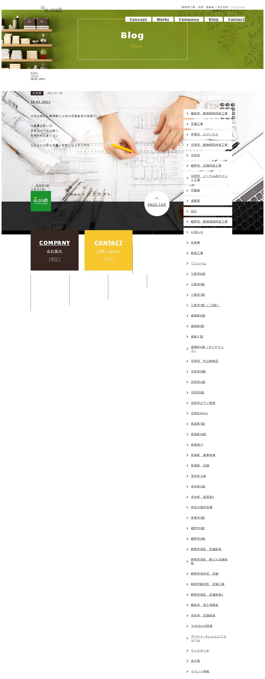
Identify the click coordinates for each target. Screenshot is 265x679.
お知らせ (197, 232)
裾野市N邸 (198, 538)
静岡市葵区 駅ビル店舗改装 (209, 561)
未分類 (195, 660)
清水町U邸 (198, 486)
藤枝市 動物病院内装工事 (209, 113)
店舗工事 (148, 268)
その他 (45, 305)
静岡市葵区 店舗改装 (206, 549)
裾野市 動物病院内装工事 (209, 221)
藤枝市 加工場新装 (204, 605)
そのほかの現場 (201, 626)
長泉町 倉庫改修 (203, 455)
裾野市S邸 (198, 528)
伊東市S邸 (198, 517)
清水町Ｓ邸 (198, 476)
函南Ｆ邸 (197, 336)
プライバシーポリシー (105, 307)
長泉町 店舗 (200, 465)
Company (85, 280)
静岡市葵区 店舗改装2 (207, 594)
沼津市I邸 (197, 392)
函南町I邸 (197, 326)
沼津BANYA (199, 413)
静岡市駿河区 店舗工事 (207, 584)
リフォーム (198, 263)
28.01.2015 (41, 102)
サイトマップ (77, 307)
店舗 (43, 299)
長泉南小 (197, 444)
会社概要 (85, 293)
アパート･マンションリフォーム (208, 638)
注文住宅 (148, 256)
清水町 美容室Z (202, 497)
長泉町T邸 (198, 423)
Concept (146, 249)
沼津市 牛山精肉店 (204, 361)
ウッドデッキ (200, 650)
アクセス (85, 299)
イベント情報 (200, 671)
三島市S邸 (198, 284)
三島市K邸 (198, 273)
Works (42, 280)
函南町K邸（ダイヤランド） (207, 349)
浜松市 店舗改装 (203, 615)
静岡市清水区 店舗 (204, 573)
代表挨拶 (85, 288)
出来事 (195, 242)
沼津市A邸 (198, 382)
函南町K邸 (198, 315)
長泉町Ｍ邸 (198, 434)
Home (138, 236)
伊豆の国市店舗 (201, 507)
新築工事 (197, 253)
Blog (118, 280)
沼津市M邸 (198, 371)
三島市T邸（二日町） (205, 305)
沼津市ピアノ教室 (203, 403)
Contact (160, 280)
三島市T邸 (198, 294)
